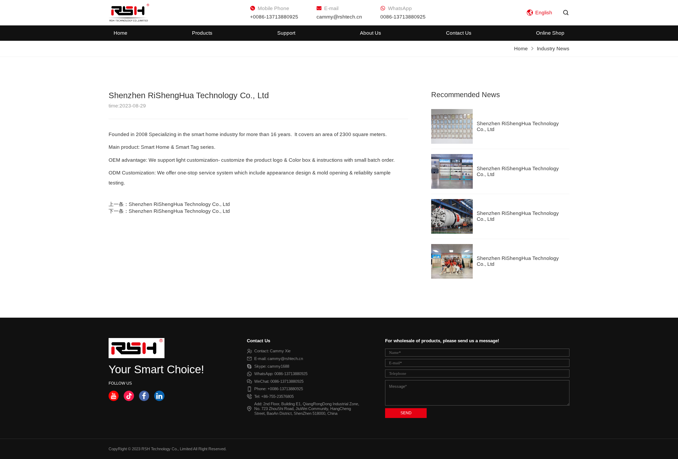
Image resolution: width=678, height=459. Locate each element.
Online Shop (550, 33)
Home (120, 33)
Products (202, 33)
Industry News (553, 48)
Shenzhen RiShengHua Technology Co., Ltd (179, 204)
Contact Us (458, 33)
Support (286, 33)
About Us (370, 33)
